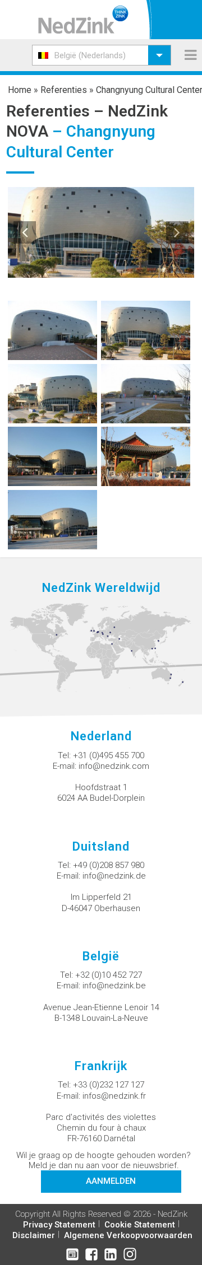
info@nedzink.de (114, 876)
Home (19, 90)
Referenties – (57, 111)
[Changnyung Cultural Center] (52, 329)
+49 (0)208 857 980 (108, 865)
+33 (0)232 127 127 (108, 1085)
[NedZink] (83, 19)
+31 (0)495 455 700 (108, 755)
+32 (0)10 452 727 (108, 975)
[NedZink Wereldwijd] (101, 647)
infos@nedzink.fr (114, 1096)
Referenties (63, 90)
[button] (101, 55)
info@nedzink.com (114, 766)
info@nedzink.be (114, 986)
